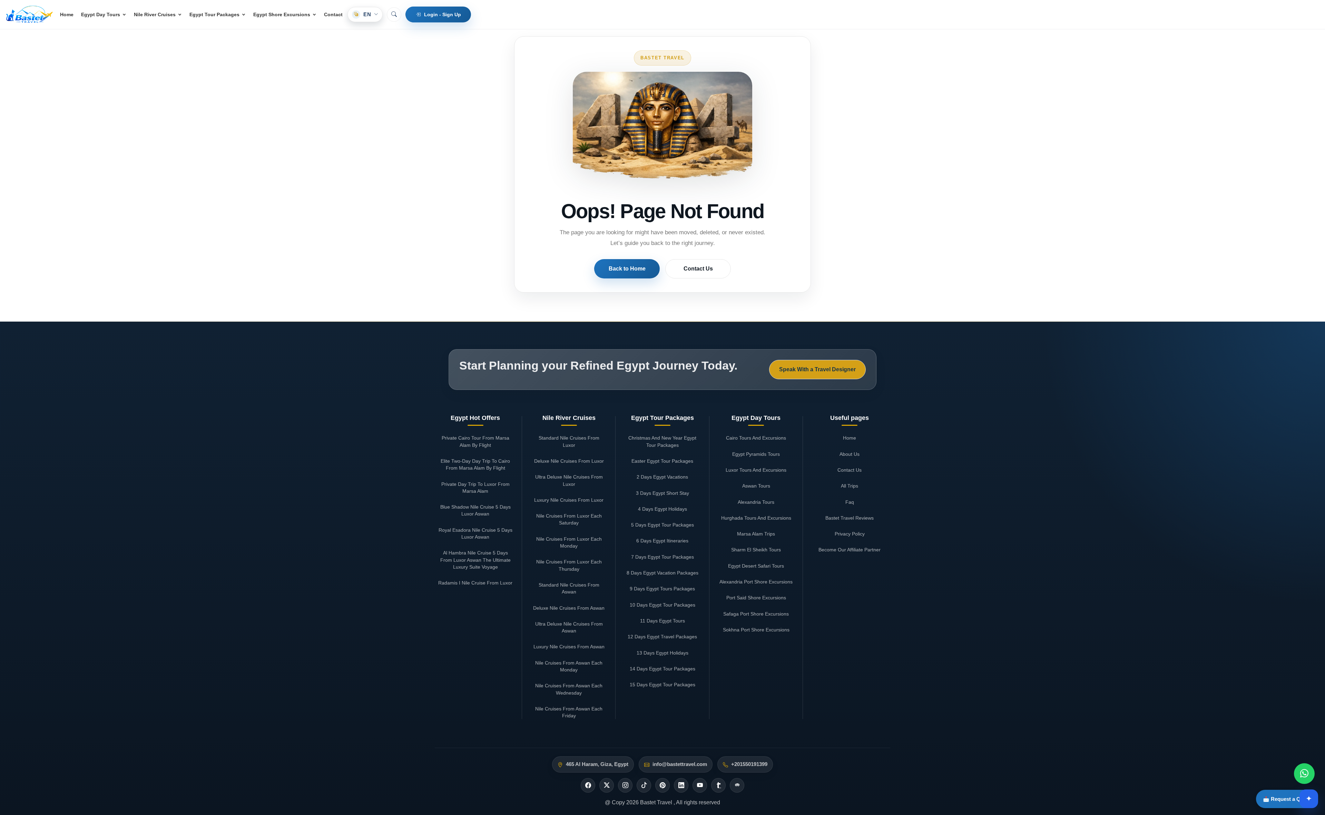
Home (66, 14)
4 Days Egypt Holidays (662, 509)
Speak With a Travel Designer (817, 369)
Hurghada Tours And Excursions (756, 518)
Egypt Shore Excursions (281, 14)
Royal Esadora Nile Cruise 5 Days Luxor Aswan (475, 533)
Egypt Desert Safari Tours (756, 566)
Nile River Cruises (155, 14)
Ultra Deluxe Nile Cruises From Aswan (569, 627)
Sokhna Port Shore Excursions (756, 629)
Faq (849, 502)
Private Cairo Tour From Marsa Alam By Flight (475, 441)
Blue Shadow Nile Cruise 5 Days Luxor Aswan (475, 510)
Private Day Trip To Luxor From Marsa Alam (475, 487)
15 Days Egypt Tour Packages (662, 684)
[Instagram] (625, 785)
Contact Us (698, 269)
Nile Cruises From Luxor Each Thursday (569, 565)
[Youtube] (700, 785)
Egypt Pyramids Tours (756, 454)
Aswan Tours (756, 486)
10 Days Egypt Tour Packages (662, 605)
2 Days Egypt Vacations (662, 477)
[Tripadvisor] (737, 785)
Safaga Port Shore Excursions (756, 614)
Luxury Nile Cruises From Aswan (569, 646)
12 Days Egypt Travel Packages (662, 636)
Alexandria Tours (756, 502)
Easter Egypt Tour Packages (662, 461)
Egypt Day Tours (100, 14)
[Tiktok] (644, 785)
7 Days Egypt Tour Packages (662, 557)
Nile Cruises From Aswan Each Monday (568, 666)
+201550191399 (749, 764)
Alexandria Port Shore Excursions (756, 582)
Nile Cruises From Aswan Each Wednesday (568, 689)
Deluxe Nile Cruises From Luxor (569, 461)
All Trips (849, 486)
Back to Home (627, 269)
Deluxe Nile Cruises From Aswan (569, 608)
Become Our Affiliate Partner (849, 549)
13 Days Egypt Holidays (662, 653)
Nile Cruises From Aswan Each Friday (568, 712)
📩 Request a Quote (1287, 799)
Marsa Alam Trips (756, 534)
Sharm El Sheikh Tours (756, 549)
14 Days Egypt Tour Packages (662, 668)
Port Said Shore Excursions (756, 597)
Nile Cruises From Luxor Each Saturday (569, 519)
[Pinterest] (662, 785)
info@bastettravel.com (679, 764)
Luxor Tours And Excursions (756, 470)
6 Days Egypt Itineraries (662, 540)
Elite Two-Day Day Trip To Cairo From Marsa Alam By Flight (475, 464)
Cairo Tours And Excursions (756, 438)
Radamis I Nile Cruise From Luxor (475, 583)
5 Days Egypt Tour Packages (662, 525)
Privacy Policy (850, 534)
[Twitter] (606, 785)
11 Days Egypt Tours (662, 620)
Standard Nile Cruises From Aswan (569, 588)
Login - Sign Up (442, 14)
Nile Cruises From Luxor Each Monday (569, 542)
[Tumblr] (718, 785)
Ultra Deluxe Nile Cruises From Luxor (569, 480)
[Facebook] (588, 785)
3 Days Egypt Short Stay (662, 493)
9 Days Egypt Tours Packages (662, 588)
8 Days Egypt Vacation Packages (662, 573)
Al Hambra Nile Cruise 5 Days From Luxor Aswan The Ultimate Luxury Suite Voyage (475, 560)
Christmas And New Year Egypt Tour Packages (662, 441)
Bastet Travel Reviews (849, 518)
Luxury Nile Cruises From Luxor (568, 500)
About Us (850, 454)
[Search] (394, 14)
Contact (333, 14)
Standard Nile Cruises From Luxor (569, 441)
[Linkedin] (681, 785)
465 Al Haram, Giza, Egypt (597, 764)
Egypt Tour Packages (214, 14)
